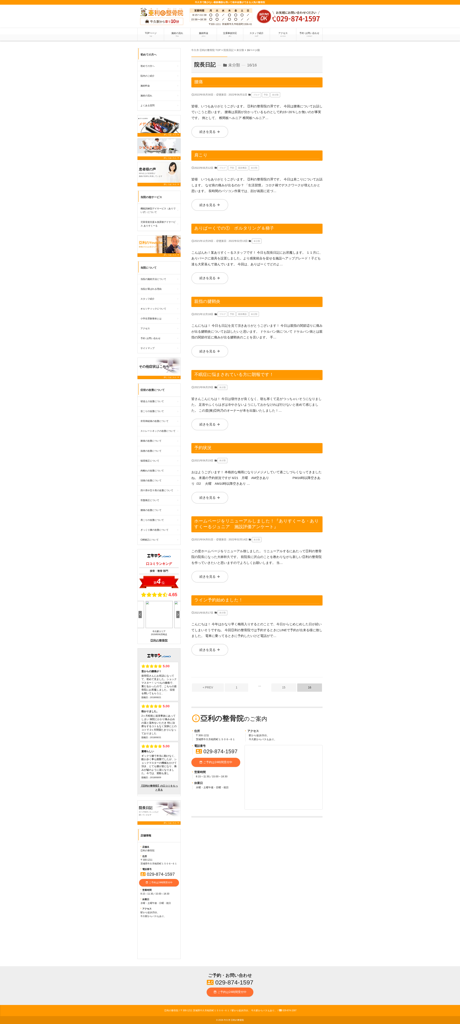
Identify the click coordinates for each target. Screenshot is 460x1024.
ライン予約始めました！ (218, 599)
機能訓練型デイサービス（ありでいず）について (158, 210)
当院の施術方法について (153, 279)
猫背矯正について (150, 460)
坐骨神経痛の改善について (155, 421)
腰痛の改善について (151, 510)
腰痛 (198, 81)
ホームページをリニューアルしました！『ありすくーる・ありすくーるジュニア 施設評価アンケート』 (256, 523)
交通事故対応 (230, 34)
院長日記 (205, 65)
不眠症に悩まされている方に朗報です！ (234, 374)
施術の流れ (177, 34)
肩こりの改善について (152, 520)
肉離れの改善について (152, 470)
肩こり (201, 155)
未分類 (275, 95)
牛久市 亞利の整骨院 (234, 1020)
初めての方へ (148, 66)
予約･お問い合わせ (309, 34)
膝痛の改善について (151, 440)
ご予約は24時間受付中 (215, 762)
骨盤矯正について (150, 500)
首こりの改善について (152, 411)
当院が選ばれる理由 (151, 289)
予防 (266, 95)
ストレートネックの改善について (158, 431)
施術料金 (203, 34)
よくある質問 (148, 105)
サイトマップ (148, 348)
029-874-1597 (217, 751)
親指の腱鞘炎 (207, 301)
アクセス (283, 34)
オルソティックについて (153, 308)
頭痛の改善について (151, 480)
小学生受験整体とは (151, 318)
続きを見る (209, 132)
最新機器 (242, 168)
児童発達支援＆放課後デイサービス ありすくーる (158, 224)
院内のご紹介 (148, 76)
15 (283, 687)
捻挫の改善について (151, 451)
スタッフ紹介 (257, 34)
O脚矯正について (150, 539)
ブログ (256, 95)
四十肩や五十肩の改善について (157, 490)
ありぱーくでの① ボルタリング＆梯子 (234, 228)
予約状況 (202, 447)
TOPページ (151, 34)
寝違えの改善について (152, 401)
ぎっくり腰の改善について (155, 530)
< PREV (208, 687)
